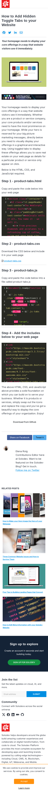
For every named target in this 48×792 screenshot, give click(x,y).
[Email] (21, 32)
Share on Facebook (19, 437)
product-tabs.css (12, 260)
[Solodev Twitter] (3, 715)
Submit (36, 694)
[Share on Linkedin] (15, 32)
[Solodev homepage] (6, 727)
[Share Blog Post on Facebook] (4, 32)
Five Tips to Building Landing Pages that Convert (23, 592)
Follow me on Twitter (27, 470)
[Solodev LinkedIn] (13, 715)
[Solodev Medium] (17, 715)
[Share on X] (9, 32)
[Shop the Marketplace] (24, 96)
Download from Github (24, 422)
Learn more (24, 788)
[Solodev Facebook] (8, 715)
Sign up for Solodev (24, 662)
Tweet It (40, 437)
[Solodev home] (6, 4)
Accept (24, 781)
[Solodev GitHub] (22, 715)
